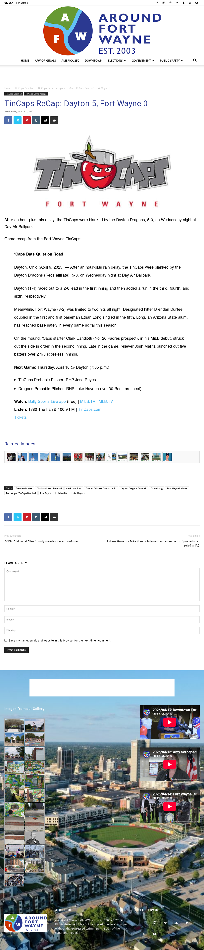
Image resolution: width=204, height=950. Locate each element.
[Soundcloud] (177, 3)
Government (141, 60)
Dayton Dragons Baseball (133, 488)
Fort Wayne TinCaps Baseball (21, 493)
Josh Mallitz (61, 493)
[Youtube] (197, 3)
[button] (195, 61)
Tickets (20, 417)
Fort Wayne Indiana (177, 488)
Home (25, 60)
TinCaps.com (89, 409)
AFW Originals (45, 60)
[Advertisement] (102, 76)
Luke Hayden (78, 493)
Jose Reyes (45, 493)
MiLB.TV (87, 401)
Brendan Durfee (24, 488)
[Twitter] (190, 3)
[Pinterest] (170, 3)
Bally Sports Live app (47, 401)
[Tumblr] (183, 3)
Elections (115, 60)
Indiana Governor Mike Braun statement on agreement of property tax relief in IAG (153, 543)
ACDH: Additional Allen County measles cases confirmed (41, 541)
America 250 (70, 60)
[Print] (54, 120)
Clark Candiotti (73, 488)
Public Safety (170, 60)
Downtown (93, 60)
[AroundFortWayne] (102, 31)
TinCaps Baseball (24, 88)
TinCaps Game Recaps (50, 88)
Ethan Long (157, 488)
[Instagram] (164, 3)
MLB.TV (106, 401)
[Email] (45, 120)
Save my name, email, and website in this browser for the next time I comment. (60, 640)
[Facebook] (157, 3)
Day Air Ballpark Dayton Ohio (101, 488)
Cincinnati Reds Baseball (49, 488)
